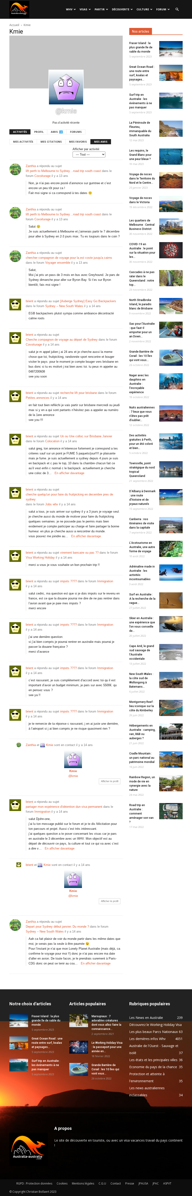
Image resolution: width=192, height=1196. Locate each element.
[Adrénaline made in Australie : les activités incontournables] (171, 572)
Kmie (49, 745)
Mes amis (100, 141)
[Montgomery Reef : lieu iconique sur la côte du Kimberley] (171, 708)
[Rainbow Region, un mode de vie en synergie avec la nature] (171, 783)
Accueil (14, 25)
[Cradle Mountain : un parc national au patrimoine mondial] (171, 759)
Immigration (105, 581)
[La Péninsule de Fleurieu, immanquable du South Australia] (171, 129)
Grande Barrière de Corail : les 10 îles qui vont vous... (141, 356)
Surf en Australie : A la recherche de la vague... (142, 599)
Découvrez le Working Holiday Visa (155, 1024)
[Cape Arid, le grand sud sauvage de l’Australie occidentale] (171, 652)
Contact (116, 1183)
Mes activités (23, 141)
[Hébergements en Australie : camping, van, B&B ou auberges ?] (171, 732)
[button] (177, 9)
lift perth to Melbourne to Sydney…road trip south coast (63, 171)
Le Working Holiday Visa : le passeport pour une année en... (107, 1047)
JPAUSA (143, 1183)
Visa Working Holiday (40, 557)
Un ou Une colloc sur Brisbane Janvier (86, 436)
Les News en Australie (146, 1017)
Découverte (120, 9)
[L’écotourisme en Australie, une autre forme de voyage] (171, 549)
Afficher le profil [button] (109, 781)
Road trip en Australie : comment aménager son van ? (141, 814)
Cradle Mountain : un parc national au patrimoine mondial (142, 758)
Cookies (62, 1183)
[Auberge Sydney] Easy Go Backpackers (88, 301)
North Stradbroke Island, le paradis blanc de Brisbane (141, 304)
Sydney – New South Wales (64, 306)
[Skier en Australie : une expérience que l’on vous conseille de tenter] (171, 624)
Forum (161, 9)
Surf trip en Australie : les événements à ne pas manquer (46, 1065)
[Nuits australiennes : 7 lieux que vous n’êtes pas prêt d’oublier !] (171, 413)
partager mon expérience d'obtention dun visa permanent (64, 806)
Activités (20, 131)
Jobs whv (51, 504)
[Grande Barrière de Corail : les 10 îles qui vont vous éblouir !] (171, 358)
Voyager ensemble (57, 262)
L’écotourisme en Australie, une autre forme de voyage (142, 547)
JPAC (156, 1183)
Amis (56, 131)
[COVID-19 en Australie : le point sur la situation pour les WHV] (171, 250)
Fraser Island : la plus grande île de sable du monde (140, 47)
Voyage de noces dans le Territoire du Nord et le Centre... (142, 178)
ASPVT (167, 1183)
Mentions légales (83, 1183)
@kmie (73, 776)
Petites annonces (37, 398)
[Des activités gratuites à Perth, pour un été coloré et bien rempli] (171, 441)
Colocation (52, 441)
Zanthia (31, 166)
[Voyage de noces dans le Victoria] (171, 204)
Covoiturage (42, 176)
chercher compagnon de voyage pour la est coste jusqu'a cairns (69, 257)
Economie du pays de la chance (153, 1067)
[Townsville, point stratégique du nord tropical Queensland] (171, 469)
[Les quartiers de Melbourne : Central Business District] (171, 226)
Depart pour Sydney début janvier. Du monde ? (57, 926)
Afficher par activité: (86, 149)
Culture (143, 9)
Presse (129, 1183)
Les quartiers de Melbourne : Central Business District (142, 225)
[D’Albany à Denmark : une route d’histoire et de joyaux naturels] (171, 497)
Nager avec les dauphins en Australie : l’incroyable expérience (139, 384)
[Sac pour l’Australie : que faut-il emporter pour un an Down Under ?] (171, 330)
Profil (39, 131)
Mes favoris (78, 141)
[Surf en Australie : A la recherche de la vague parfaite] (171, 600)
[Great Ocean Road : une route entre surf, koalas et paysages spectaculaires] (171, 73)
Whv (69, 9)
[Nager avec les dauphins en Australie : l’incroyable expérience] (171, 381)
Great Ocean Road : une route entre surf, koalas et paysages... (47, 1043)
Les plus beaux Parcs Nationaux (153, 1031)
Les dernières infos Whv (147, 1038)
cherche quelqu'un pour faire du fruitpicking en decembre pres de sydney (69, 497)
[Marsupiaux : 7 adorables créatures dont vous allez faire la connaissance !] (78, 1020)
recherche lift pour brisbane (78, 393)
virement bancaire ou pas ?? (79, 552)
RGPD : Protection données (34, 1183)
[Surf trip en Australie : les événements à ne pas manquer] (171, 101)
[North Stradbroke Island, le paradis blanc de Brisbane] (171, 306)
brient (29, 301)
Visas (83, 9)
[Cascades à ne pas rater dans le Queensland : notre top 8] (171, 278)
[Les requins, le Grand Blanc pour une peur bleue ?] (171, 157)
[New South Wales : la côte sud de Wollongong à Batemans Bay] (171, 680)
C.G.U (102, 1183)
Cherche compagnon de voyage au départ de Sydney (62, 339)
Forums (76, 131)
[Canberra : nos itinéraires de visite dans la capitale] (171, 525)
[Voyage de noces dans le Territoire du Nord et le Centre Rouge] (171, 180)
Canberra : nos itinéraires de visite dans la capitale (141, 523)
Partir (100, 9)
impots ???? (68, 581)
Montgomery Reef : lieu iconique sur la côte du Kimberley (141, 706)
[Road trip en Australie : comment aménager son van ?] (171, 811)
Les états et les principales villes (153, 1060)
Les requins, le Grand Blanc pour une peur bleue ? (140, 155)
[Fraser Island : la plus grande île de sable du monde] (171, 49)
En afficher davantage (69, 473)
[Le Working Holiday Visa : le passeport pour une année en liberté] (78, 1047)
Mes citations (51, 141)
